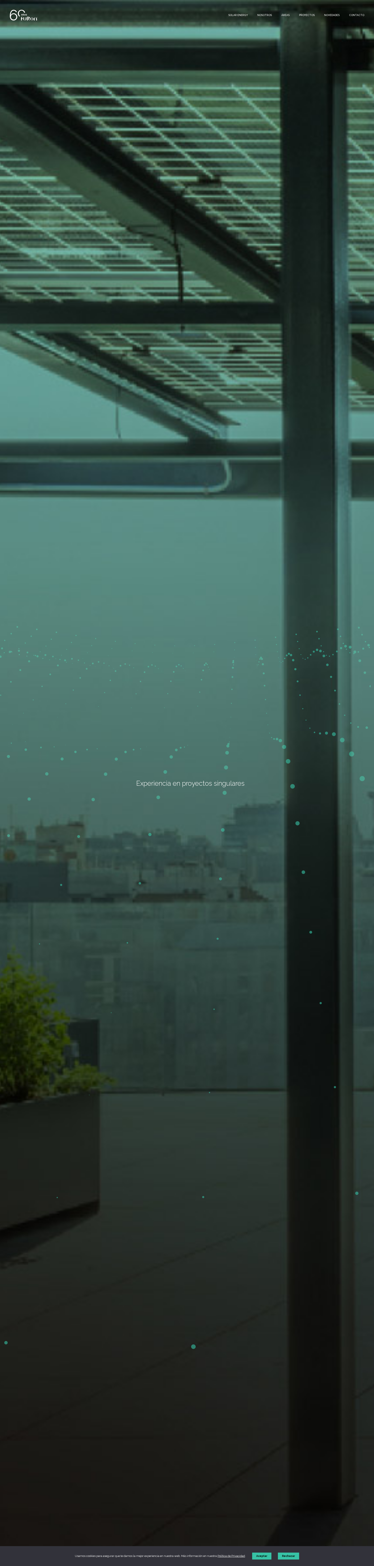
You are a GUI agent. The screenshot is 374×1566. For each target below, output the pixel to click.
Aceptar (261, 1556)
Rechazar (288, 1556)
